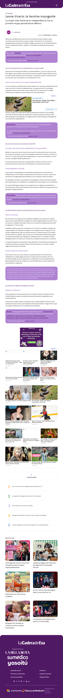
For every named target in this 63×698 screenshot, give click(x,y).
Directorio (42, 670)
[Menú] (57, 5)
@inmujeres (29, 316)
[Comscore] (14, 690)
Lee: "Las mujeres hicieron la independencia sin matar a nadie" (24, 68)
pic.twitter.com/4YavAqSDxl (21, 199)
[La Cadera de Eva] (17, 5)
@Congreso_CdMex (13, 318)
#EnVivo (9, 311)
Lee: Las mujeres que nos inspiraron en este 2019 (20, 144)
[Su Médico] (17, 657)
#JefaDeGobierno (48, 311)
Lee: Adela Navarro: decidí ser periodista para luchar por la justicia (25, 210)
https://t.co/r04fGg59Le (33, 55)
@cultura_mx (20, 316)
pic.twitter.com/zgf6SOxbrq (21, 133)
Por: (15, 32)
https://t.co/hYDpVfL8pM (40, 318)
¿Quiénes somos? (16, 670)
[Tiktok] (24, 681)
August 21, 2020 (32, 136)
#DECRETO (18, 53)
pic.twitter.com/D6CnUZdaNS (16, 57)
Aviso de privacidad (17, 677)
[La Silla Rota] (17, 652)
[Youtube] (21, 681)
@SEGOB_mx (11, 316)
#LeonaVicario (11, 124)
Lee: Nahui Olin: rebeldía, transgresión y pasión (19, 285)
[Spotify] (26, 681)
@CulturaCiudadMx (26, 318)
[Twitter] (16, 681)
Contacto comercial (45, 674)
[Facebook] (14, 681)
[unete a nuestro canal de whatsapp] (31, 337)
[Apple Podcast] (29, 681)
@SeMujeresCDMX (39, 316)
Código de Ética (44, 677)
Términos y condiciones (18, 674)
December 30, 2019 (32, 60)
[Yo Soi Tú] (17, 663)
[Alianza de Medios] (33, 690)
